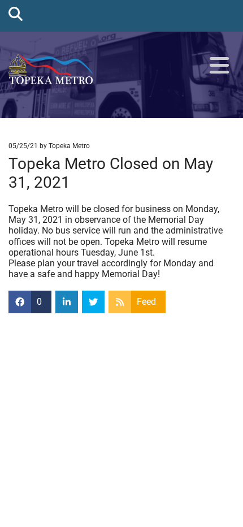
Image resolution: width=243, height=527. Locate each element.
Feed (146, 301)
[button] (219, 66)
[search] (15, 13)
